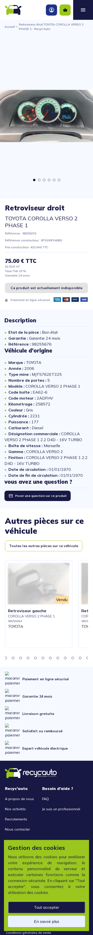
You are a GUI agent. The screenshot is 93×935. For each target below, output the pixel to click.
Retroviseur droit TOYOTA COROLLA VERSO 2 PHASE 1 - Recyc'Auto (51, 27)
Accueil (9, 26)
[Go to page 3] (44, 180)
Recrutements (16, 819)
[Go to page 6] (59, 180)
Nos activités (15, 809)
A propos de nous (19, 799)
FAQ (45, 799)
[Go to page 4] (49, 180)
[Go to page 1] (34, 180)
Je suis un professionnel (61, 809)
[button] (5, 658)
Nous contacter (17, 829)
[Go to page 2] (39, 180)
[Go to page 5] (54, 180)
